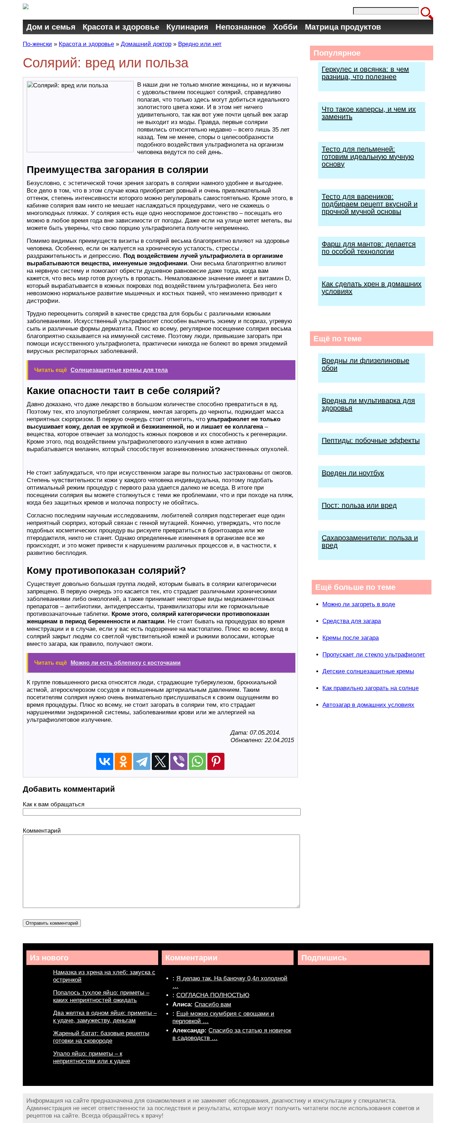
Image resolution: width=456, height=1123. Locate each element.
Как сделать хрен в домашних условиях (371, 287)
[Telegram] (141, 761)
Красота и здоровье (121, 26)
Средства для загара (351, 621)
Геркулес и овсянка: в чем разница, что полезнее (365, 73)
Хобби (285, 26)
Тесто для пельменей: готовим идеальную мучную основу (368, 156)
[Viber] (178, 761)
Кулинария (187, 26)
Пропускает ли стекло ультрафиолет (373, 654)
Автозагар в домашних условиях (368, 704)
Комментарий (42, 830)
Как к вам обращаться (53, 804)
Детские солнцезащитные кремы (368, 671)
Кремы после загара (350, 637)
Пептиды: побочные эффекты (371, 440)
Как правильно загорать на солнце (370, 688)
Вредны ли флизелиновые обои (365, 364)
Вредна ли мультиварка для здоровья (368, 404)
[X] (160, 761)
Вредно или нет (200, 44)
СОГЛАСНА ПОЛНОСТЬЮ (212, 995)
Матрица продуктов (343, 26)
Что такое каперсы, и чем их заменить (369, 113)
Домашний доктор (146, 44)
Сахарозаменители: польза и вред (370, 541)
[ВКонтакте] (104, 761)
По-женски (37, 44)
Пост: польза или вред (359, 505)
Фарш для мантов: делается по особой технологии (369, 247)
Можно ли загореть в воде (358, 604)
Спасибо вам (213, 1004)
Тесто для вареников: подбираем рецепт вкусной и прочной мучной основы (370, 204)
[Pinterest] (215, 761)
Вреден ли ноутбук (353, 473)
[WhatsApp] (197, 761)
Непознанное (241, 26)
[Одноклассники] (123, 761)
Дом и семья (51, 26)
